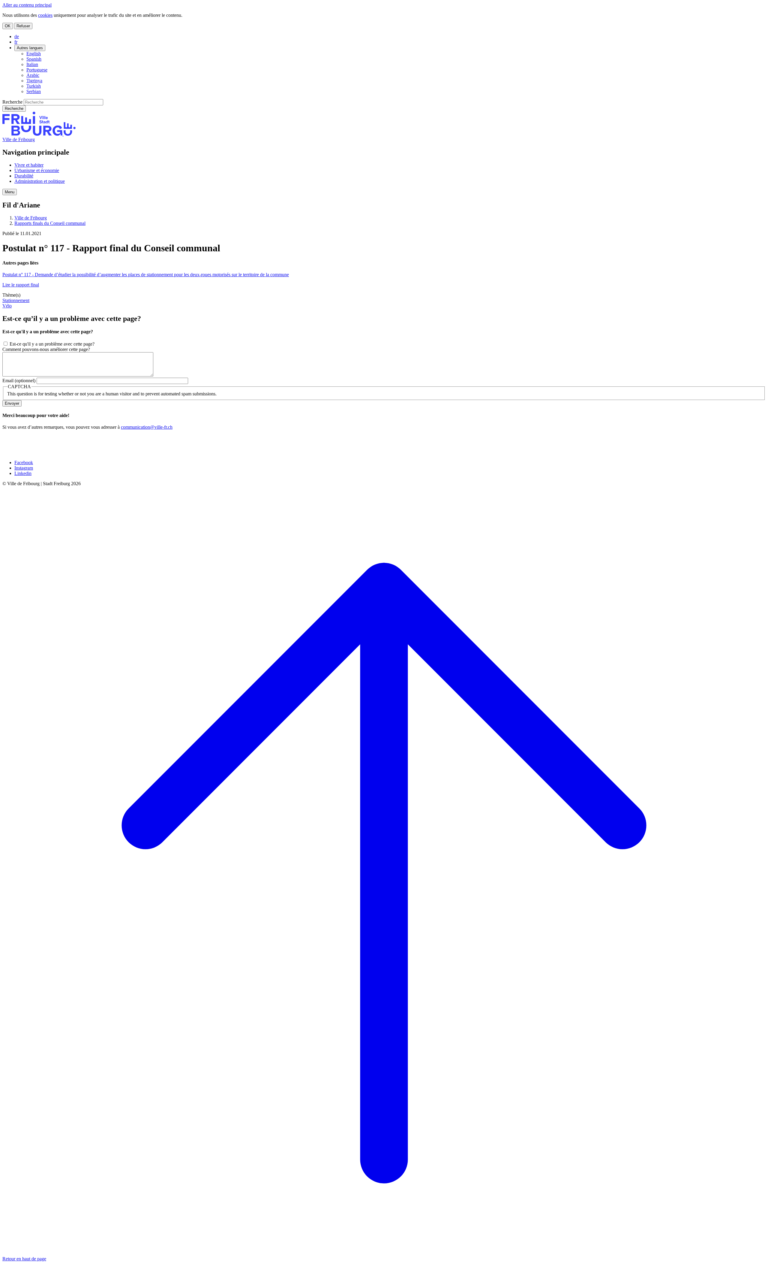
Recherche (12, 101)
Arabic (32, 75)
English (33, 53)
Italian (32, 64)
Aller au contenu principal (27, 5)
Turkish (33, 86)
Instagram (23, 467)
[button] (9, 192)
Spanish (33, 59)
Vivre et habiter (29, 165)
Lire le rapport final (20, 284)
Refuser (23, 26)
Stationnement (15, 300)
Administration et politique (39, 181)
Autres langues (30, 48)
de (16, 36)
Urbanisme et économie (36, 170)
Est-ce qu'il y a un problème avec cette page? (52, 343)
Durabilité (23, 175)
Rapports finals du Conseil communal (50, 223)
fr (15, 41)
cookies (45, 15)
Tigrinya (34, 80)
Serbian (33, 91)
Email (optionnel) (18, 380)
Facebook (23, 462)
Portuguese (36, 69)
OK (7, 26)
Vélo (7, 305)
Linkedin (23, 473)
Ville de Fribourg (18, 139)
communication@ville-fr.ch (146, 427)
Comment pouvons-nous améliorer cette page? (46, 349)
